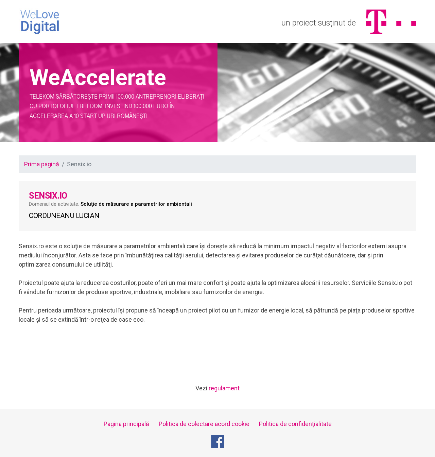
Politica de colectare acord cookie (204, 423)
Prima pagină (41, 164)
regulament (224, 388)
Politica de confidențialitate (295, 423)
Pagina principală (126, 423)
